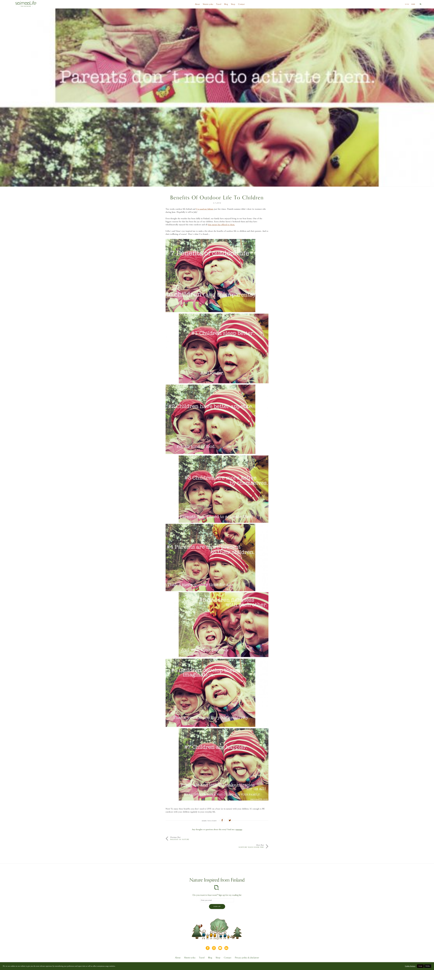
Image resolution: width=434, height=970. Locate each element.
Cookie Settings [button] (410, 966)
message (239, 829)
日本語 (413, 4)
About (197, 4)
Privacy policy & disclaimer (247, 957)
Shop (233, 4)
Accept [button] (420, 966)
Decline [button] (428, 966)
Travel (218, 4)
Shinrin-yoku (208, 4)
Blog (226, 4)
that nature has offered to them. (221, 224)
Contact (241, 4)
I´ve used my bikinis (204, 209)
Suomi (407, 4)
